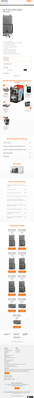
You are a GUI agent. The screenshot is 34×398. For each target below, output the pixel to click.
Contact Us (20, 391)
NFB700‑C (12, 355)
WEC (14, 357)
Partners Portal (10, 385)
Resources (6, 384)
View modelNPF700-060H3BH (12, 310)
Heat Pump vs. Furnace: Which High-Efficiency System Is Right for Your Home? (15, 364)
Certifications (15, 385)
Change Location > (6, 59)
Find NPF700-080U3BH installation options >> (17, 341)
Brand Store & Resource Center (12, 384)
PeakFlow (11, 357)
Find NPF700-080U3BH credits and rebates (17, 337)
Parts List (18, 385)
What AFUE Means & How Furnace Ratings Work (11, 366)
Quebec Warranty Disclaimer (16, 392)
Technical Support (22, 385)
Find (25, 69)
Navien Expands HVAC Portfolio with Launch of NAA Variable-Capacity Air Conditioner (16, 371)
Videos (17, 350)
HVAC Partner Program (20, 384)
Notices (20, 393)
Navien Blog (6, 362)
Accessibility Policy (15, 393)
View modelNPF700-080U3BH (22, 248)
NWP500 (10, 350)
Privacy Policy (28, 391)
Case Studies (17, 349)
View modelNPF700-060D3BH (22, 271)
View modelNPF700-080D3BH (11, 294)
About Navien (16, 391)
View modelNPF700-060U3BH (12, 248)
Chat (31, 397)
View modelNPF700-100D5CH (22, 294)
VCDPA (9, 392)
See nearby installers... (6, 60)
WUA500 (5, 357)
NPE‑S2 (8, 350)
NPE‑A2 (5, 350)
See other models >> (6, 73)
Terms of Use (24, 391)
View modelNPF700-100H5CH (17, 327)
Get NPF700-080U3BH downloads (7, 334)
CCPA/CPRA (6, 392)
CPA (11, 392)
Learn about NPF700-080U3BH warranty (17, 334)
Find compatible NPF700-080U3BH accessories (25, 334)
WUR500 (8, 357)
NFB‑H (5, 355)
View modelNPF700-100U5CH (12, 271)
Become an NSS (26, 384)
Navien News (6, 368)
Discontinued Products (7, 361)
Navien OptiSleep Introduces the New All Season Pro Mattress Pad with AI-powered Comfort (17, 370)
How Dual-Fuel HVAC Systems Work (9, 365)
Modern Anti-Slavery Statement (25, 392)
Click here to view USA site (20, 5)
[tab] (17, 142)
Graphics (19, 350)
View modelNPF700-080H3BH (22, 310)
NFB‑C (10, 355)
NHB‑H (7, 355)
